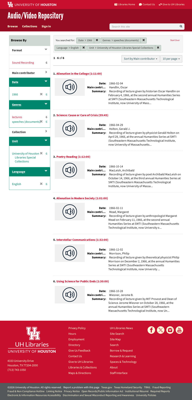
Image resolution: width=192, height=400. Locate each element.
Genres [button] (16, 105)
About (114, 367)
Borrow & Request (121, 351)
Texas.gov (106, 387)
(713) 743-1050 (17, 370)
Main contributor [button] (23, 73)
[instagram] (170, 330)
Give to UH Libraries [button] (173, 4)
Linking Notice (54, 391)
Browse (13, 26)
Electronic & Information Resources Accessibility (34, 395)
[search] (181, 26)
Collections (29, 26)
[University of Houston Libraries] (32, 339)
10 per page (170, 59)
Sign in (46, 26)
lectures (17, 117)
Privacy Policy (77, 328)
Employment (76, 339)
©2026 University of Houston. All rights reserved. (35, 387)
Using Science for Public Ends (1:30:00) (82, 281)
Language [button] (18, 172)
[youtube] (179, 330)
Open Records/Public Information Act (102, 391)
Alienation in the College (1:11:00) (79, 74)
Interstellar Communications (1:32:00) (82, 240)
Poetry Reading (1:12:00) (73, 157)
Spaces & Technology (123, 362)
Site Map (115, 339)
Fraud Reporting (161, 387)
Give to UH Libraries (80, 362)
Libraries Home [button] (126, 4)
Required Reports (160, 391)
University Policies (146, 395)
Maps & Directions (79, 373)
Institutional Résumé (136, 391)
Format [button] (17, 50)
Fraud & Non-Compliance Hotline (26, 391)
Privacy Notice (72, 391)
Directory (74, 345)
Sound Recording (23, 63)
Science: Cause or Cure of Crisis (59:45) (82, 115)
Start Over (175, 40)
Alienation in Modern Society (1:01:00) (82, 198)
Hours (72, 334)
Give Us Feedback (79, 351)
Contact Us (75, 356)
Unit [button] (15, 141)
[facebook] (151, 330)
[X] (160, 330)
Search (114, 345)
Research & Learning (123, 356)
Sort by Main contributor (139, 59)
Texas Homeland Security (128, 387)
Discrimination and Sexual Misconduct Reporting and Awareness (98, 395)
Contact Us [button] (149, 4)
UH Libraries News (121, 328)
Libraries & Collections (82, 367)
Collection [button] (19, 132)
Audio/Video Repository (35, 15)
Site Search (117, 334)
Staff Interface (119, 373)
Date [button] (15, 82)
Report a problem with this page (81, 387)
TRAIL (147, 387)
